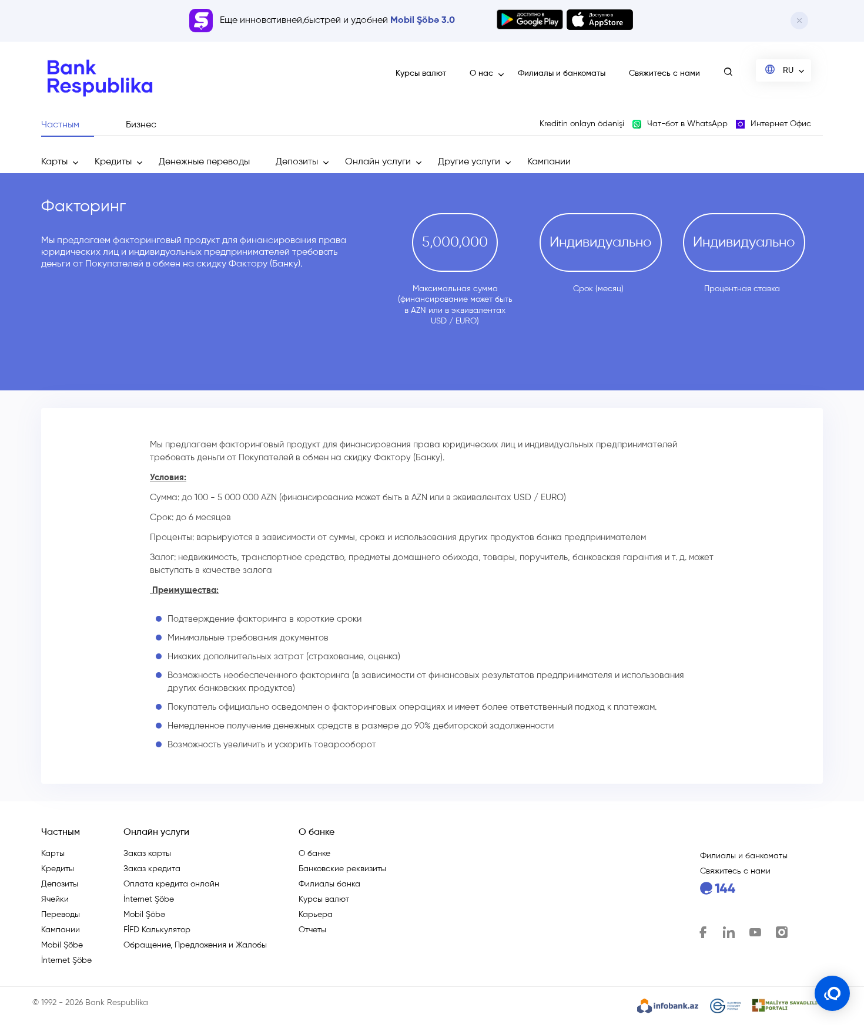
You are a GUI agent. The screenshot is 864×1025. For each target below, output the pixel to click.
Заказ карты (147, 853)
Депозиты (297, 162)
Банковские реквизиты (342, 869)
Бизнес (141, 125)
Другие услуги (469, 162)
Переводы (60, 915)
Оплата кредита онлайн (171, 884)
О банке (314, 853)
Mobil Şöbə (62, 945)
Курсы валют (421, 73)
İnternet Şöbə (66, 960)
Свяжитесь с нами (664, 73)
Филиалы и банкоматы (561, 73)
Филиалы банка (329, 884)
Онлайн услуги (378, 162)
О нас (481, 73)
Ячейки (55, 899)
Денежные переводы (204, 162)
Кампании (549, 162)
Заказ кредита (151, 869)
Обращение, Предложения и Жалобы (195, 945)
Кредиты (113, 162)
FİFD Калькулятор (156, 930)
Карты (54, 162)
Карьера (316, 915)
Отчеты (312, 930)
